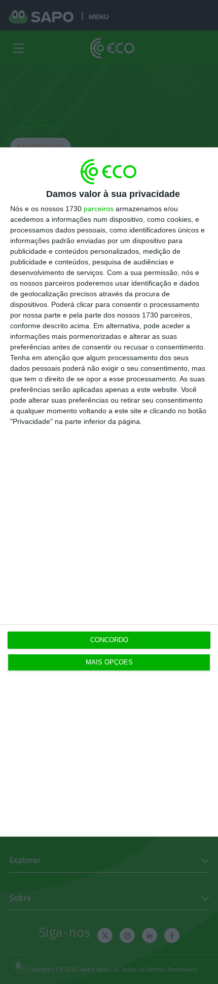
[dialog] (109, 491)
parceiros (99, 208)
